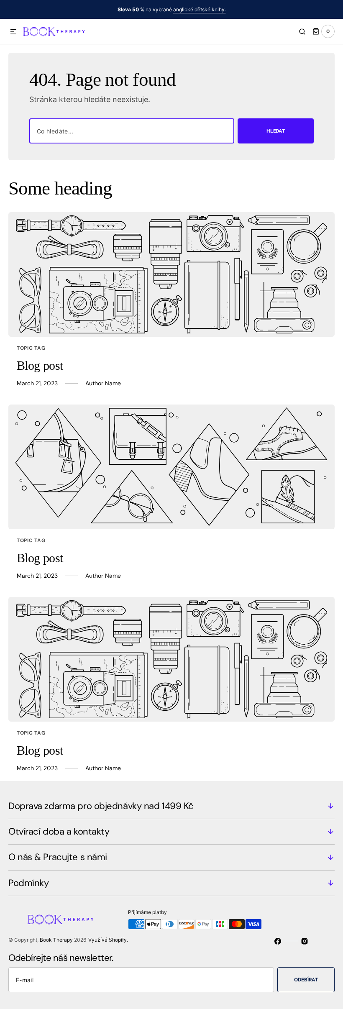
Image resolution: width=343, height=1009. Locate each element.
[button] (13, 32)
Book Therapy (56, 940)
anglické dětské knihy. (199, 9)
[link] (171, 274)
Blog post (40, 365)
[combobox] (131, 130)
